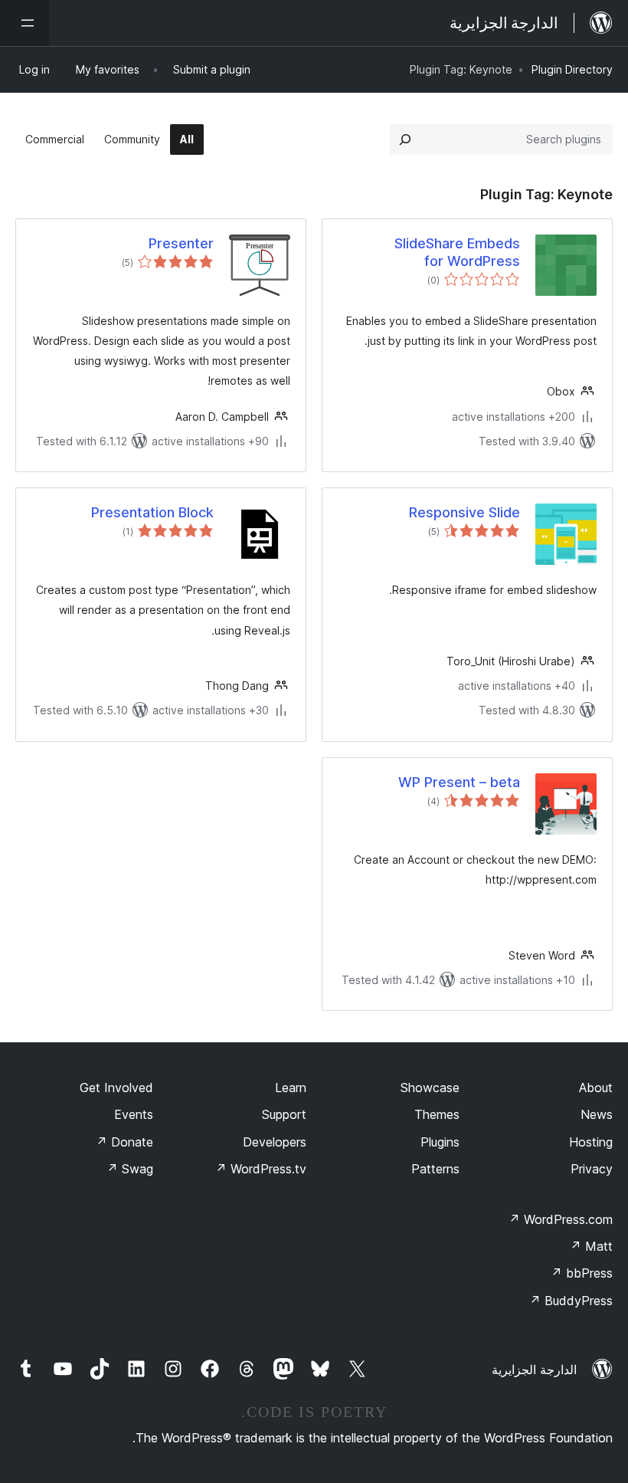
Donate (124, 1142)
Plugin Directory (572, 69)
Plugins (440, 1142)
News (597, 1114)
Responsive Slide (464, 512)
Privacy (592, 1168)
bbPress (582, 1273)
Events (133, 1114)
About (596, 1087)
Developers (274, 1142)
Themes (437, 1114)
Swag (129, 1168)
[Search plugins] (405, 139)
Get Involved (116, 1087)
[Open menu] (24, 23)
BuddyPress (571, 1300)
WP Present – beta (459, 782)
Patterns (435, 1168)
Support (284, 1114)
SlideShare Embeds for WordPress (457, 252)
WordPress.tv (260, 1168)
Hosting (591, 1142)
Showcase (430, 1087)
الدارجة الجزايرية (534, 1369)
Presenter (181, 243)
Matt (591, 1246)
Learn (290, 1087)
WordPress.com (561, 1219)
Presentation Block (152, 512)
